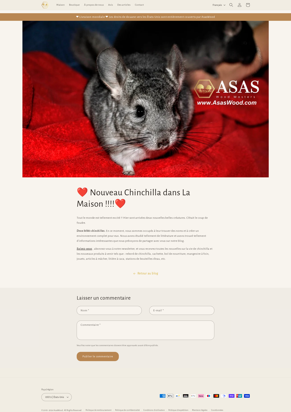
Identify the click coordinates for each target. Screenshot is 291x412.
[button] (231, 5)
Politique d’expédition (178, 410)
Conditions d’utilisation (154, 410)
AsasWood (58, 410)
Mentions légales (199, 410)
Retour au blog (147, 273)
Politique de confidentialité (127, 410)
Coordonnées (217, 410)
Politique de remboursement (99, 410)
